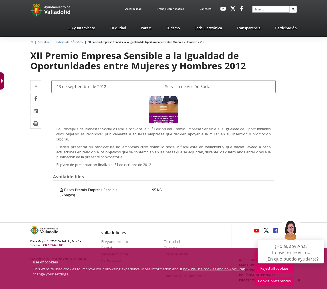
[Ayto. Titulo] (49, 230)
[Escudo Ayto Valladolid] (35, 230)
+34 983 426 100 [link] (53, 245)
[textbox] (271, 9)
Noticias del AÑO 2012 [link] (69, 42)
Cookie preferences (274, 281)
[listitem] (81, 29)
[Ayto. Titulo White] (57, 10)
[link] (133, 9)
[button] (293, 9)
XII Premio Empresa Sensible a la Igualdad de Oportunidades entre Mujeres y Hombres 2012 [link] (146, 42)
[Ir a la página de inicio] (37, 10)
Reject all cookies (274, 268)
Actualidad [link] (44, 42)
